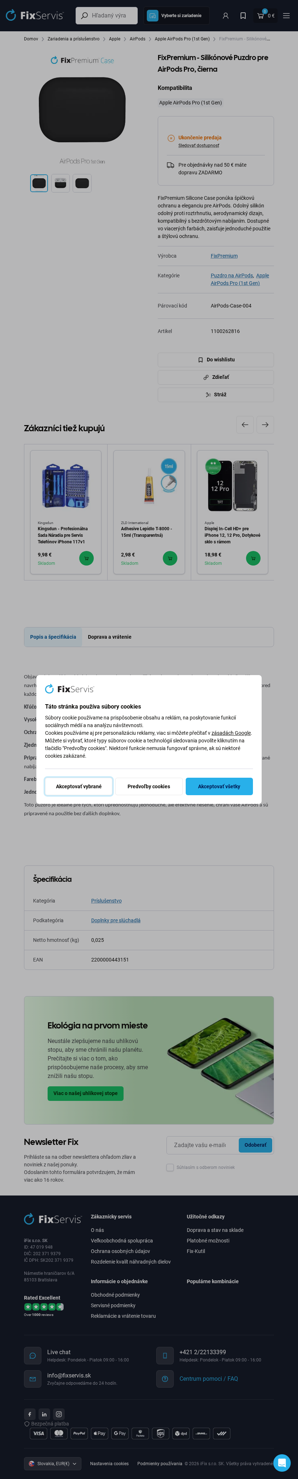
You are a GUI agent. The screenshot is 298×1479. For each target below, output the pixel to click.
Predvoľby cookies (149, 786)
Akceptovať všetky (219, 786)
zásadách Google (231, 733)
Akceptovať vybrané (79, 786)
